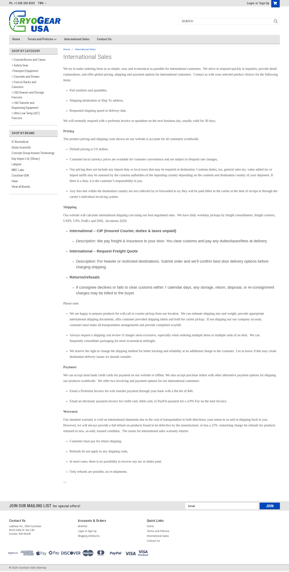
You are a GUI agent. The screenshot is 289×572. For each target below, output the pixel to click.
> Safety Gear (20, 65)
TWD (41, 3)
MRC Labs (18, 170)
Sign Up (264, 3)
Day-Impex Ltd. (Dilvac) (26, 159)
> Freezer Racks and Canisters (24, 84)
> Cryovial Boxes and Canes (28, 60)
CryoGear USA (20, 175)
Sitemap (41, 567)
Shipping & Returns (89, 536)
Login (250, 3)
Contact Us (104, 39)
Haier (15, 181)
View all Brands (21, 187)
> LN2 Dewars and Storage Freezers (28, 95)
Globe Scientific (21, 147)
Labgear (16, 164)
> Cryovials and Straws (26, 77)
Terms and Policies (41, 39)
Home (16, 39)
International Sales (76, 39)
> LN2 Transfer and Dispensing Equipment (25, 105)
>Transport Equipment (25, 71)
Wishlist (82, 526)
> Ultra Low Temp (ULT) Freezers (26, 115)
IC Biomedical (20, 142)
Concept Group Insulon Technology (33, 153)
